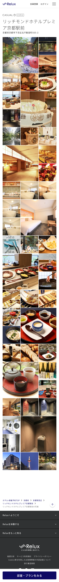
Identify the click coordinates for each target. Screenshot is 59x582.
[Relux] (9, 3)
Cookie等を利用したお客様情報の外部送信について (29, 560)
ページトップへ (52, 505)
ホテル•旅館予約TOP (11, 500)
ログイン (45, 4)
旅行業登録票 (29, 563)
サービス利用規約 (24, 556)
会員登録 (34, 4)
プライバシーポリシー (43, 556)
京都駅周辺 (37, 500)
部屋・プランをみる (29, 575)
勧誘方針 (11, 556)
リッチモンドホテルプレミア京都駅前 (18, 503)
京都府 (26, 500)
